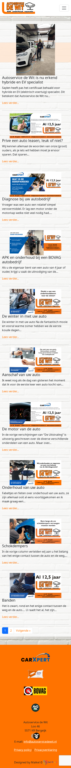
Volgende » (23, 630)
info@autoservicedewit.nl (40, 741)
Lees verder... (10, 103)
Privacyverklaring (45, 750)
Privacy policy (23, 750)
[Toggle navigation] (64, 8)
